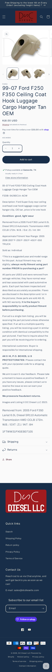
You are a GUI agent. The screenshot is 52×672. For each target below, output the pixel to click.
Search (9, 531)
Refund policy (23, 657)
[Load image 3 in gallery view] (39, 73)
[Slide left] (3, 74)
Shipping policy (36, 661)
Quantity (6, 142)
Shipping (5, 124)
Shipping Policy (13, 538)
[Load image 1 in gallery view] (13, 73)
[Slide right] (49, 74)
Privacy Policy (13, 552)
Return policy (12, 545)
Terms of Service (14, 558)
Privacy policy (38, 657)
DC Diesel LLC (24, 653)
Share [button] (9, 459)
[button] (3, 17)
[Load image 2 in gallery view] (26, 73)
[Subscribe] (43, 608)
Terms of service (19, 661)
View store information (16, 177)
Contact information (27, 666)
